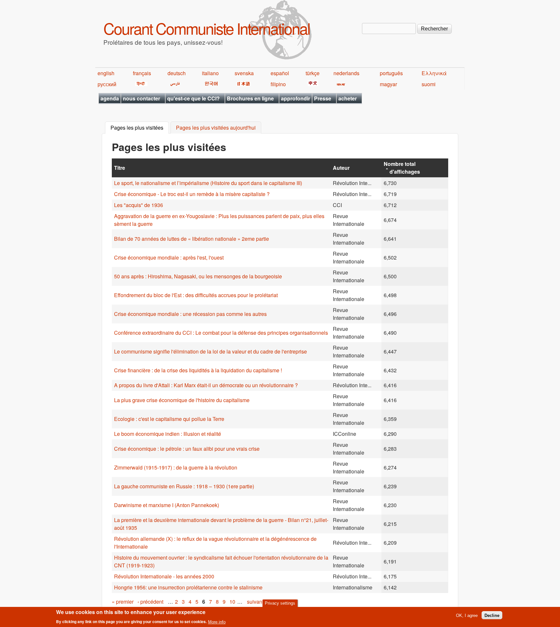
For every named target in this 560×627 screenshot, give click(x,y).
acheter (347, 98)
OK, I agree (467, 615)
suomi (429, 84)
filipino (278, 84)
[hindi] (140, 84)
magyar (388, 84)
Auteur (341, 167)
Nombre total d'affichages (402, 167)
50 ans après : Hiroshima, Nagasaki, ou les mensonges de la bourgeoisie (198, 276)
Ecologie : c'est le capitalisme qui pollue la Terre (169, 419)
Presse (322, 98)
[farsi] (174, 84)
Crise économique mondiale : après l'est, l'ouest (169, 257)
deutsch (177, 73)
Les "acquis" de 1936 (138, 205)
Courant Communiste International (206, 28)
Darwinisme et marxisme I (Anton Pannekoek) (166, 505)
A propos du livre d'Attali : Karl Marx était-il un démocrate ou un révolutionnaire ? (206, 385)
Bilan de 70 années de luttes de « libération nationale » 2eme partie (191, 238)
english (106, 73)
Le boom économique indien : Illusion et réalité (167, 433)
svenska (244, 73)
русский (107, 84)
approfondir (295, 98)
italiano (210, 73)
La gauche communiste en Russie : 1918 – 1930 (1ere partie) (184, 486)
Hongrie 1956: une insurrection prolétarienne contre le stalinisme (188, 587)
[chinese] (312, 84)
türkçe (313, 73)
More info (217, 621)
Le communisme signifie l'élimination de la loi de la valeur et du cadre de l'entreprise (210, 351)
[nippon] (243, 84)
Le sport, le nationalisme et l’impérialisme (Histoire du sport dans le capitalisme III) (208, 183)
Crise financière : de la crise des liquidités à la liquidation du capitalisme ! (198, 370)
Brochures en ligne (250, 98)
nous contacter (141, 98)
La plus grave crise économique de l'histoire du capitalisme (182, 400)
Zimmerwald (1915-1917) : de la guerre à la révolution (175, 467)
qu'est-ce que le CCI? (193, 98)
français (142, 73)
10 (232, 601)
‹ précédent (150, 601)
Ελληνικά (434, 73)
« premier (123, 601)
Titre (119, 167)
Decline (491, 615)
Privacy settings (280, 603)
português (391, 73)
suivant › (256, 601)
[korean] (210, 84)
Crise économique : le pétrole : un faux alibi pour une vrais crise (187, 448)
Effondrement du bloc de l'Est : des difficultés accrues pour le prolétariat (196, 295)
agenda (109, 98)
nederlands (346, 73)
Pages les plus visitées (140, 128)
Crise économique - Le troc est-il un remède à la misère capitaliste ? (192, 194)
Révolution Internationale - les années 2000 (164, 576)
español (280, 73)
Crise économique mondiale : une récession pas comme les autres (190, 314)
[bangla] (339, 84)
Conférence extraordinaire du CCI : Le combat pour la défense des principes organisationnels (221, 332)
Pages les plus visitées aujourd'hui (216, 128)
